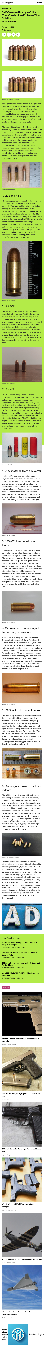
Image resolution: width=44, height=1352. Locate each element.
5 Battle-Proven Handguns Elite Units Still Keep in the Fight (19, 943)
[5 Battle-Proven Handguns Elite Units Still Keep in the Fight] (22, 1014)
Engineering (6, 9)
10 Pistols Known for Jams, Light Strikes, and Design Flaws (21, 964)
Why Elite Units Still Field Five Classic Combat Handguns (21, 974)
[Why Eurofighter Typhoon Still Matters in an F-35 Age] (22, 1235)
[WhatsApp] (18, 34)
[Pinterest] (13, 34)
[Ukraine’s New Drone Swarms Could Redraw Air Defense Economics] (22, 1287)
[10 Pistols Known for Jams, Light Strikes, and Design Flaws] (22, 1124)
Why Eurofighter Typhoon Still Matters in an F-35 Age (22, 1259)
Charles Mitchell (10, 21)
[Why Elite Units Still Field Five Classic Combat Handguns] (22, 1180)
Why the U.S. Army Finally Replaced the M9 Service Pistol (20, 954)
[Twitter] (9, 34)
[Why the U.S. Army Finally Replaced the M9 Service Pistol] (22, 1069)
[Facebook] (4, 34)
